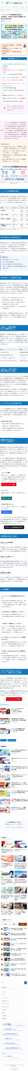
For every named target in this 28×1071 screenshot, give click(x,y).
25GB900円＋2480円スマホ (13, 98)
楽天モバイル (6, 1000)
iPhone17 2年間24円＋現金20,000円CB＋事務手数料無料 (14, 65)
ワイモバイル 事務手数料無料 (10, 74)
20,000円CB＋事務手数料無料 (14, 90)
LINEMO (5, 1015)
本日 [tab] (23, 924)
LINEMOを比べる (6, 512)
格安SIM (4, 1018)
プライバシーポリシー (20, 1065)
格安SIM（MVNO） (11, 740)
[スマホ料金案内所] (14, 2)
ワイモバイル (6, 1003)
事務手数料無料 (10, 101)
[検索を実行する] (25, 982)
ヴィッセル (16, 83)
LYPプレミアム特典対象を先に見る (14, 527)
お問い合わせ (14, 1066)
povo (4, 1012)
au (3, 995)
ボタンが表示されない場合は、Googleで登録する (14, 827)
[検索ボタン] (25, 2)
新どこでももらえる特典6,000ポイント (12, 77)
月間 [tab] (5, 924)
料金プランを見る (6, 498)
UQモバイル (5, 1006)
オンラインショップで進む (8, 484)
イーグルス (22, 83)
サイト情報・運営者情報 (11, 1065)
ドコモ (4, 992)
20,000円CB (9, 95)
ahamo (4, 1009)
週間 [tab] (14, 924)
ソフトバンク (3, 740)
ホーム (4, 1065)
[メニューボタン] (2, 2)
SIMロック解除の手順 (16, 565)
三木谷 (10, 83)
